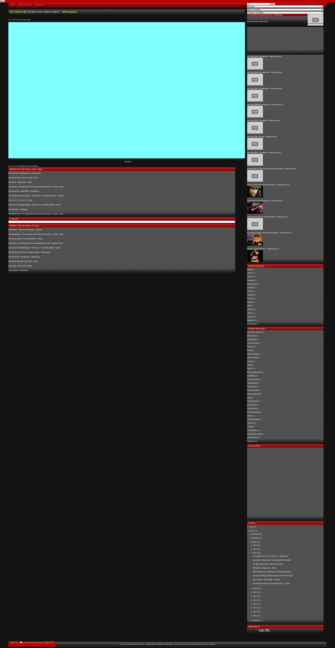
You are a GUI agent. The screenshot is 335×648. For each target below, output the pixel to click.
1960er (249, 269)
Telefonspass (69, 11)
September (255, 621)
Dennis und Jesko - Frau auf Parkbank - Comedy (26, 239)
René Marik (251, 405)
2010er (249, 277)
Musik (249, 302)
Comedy (250, 287)
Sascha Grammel (253, 412)
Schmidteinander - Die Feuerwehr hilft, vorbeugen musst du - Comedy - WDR (36, 214)
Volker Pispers (252, 437)
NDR (249, 306)
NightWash (251, 376)
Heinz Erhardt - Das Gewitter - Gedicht (266, 580)
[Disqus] (127, 56)
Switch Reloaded (253, 419)
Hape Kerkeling (252, 354)
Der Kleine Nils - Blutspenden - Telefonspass (24, 173)
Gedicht (250, 291)
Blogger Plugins (197, 644)
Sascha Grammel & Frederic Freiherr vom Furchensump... (273, 576)
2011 (252, 531)
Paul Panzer (251, 387)
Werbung (250, 320)
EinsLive (250, 347)
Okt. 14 (256, 612)
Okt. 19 (256, 604)
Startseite (127, 162)
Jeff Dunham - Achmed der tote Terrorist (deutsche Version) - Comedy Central (36, 187)
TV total (250, 427)
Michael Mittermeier (254, 372)
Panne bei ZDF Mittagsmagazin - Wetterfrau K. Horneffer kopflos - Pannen (35, 205)
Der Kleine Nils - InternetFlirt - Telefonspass (24, 191)
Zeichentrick (251, 324)
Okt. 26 (256, 553)
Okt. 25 (256, 588)
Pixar (249, 398)
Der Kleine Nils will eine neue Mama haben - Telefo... (272, 583)
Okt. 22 (256, 596)
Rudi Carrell (251, 408)
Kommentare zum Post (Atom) (27, 166)
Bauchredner (251, 284)
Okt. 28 (256, 549)
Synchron (250, 317)
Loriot (249, 365)
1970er (249, 273)
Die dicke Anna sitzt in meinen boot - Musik (268, 564)
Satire (249, 313)
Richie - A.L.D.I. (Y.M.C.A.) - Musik (20, 200)
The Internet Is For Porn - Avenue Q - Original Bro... (271, 556)
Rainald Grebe (252, 401)
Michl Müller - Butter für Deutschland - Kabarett (25, 230)
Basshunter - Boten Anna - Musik (20, 182)
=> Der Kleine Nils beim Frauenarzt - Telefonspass (265, 15)
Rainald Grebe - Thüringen (18, 209)
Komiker (250, 298)
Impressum (39, 4)
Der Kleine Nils (18, 11)
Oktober (254, 542)
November (255, 538)
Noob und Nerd (252, 379)
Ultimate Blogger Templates (154, 644)
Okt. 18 (256, 608)
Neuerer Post (49, 642)
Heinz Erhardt (252, 358)
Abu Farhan (185, 644)
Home (12, 4)
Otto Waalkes (252, 383)
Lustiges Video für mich (138, 644)
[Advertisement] (260, 40)
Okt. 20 (256, 600)
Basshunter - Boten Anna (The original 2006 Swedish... (272, 560)
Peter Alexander (253, 390)
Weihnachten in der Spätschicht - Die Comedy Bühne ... (272, 572)
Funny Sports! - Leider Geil (18, 270)
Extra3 (249, 350)
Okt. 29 (256, 545)
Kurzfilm (250, 361)
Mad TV (250, 368)
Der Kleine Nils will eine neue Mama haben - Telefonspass (29, 252)
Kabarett (250, 295)
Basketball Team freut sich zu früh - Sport (23, 178)
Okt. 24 (256, 592)
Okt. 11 (256, 616)
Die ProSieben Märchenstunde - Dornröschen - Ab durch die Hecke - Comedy (36, 196)
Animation (250, 280)
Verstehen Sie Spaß (254, 434)
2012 (252, 527)
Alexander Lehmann (254, 332)
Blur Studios (251, 336)
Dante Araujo (169, 644)
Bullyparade (251, 339)
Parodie (250, 309)
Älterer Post (14, 642)
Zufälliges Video (24, 4)
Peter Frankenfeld (253, 394)
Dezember (255, 534)
